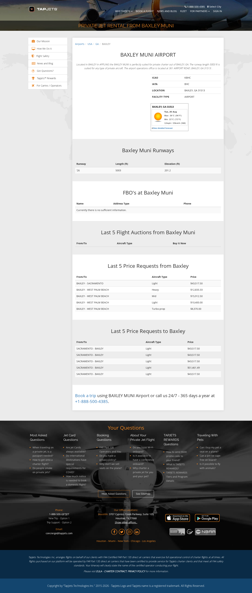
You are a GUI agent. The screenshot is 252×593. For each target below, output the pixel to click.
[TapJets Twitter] (122, 532)
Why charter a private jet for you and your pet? (143, 472)
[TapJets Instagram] (129, 532)
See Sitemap (143, 493)
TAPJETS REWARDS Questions (171, 439)
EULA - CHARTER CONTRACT (111, 571)
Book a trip (85, 395)
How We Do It (44, 48)
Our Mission (43, 41)
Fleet (183, 11)
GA (97, 44)
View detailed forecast (163, 128)
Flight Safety (42, 56)
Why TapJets (122, 11)
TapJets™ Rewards (46, 78)
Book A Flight (145, 11)
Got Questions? (45, 70)
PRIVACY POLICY (136, 571)
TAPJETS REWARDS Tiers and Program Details (177, 476)
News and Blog (167, 11)
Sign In (217, 11)
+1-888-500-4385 (91, 401)
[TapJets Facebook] (114, 532)
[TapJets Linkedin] (137, 532)
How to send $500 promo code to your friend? (176, 456)
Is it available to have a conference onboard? (143, 460)
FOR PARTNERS (198, 11)
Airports (79, 44)
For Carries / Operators (49, 85)
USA (90, 44)
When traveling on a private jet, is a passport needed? (43, 451)
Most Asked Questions (114, 493)
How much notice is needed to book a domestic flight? (76, 480)
